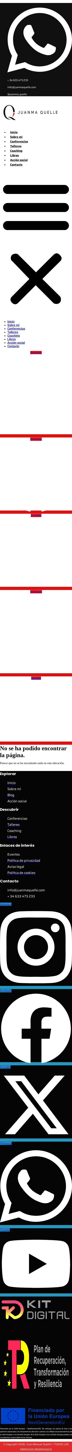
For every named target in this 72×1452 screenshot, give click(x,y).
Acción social (19, 160)
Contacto (16, 164)
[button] (36, 243)
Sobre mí (16, 137)
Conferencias (19, 141)
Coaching (16, 150)
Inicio (14, 132)
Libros (14, 155)
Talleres (15, 146)
